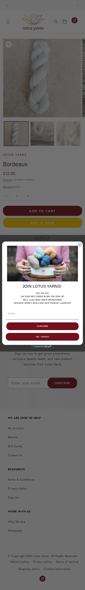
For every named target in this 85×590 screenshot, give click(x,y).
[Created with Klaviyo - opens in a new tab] (42, 346)
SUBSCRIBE (42, 326)
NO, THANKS (42, 336)
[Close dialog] (79, 244)
